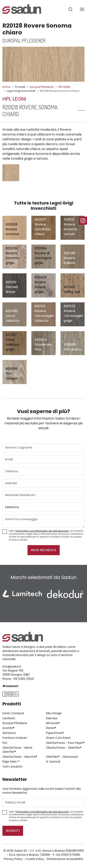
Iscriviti (13, 830)
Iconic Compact (13, 713)
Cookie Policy (34, 859)
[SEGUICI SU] (83, 221)
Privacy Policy (13, 859)
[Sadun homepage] (21, 8)
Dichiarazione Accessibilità (65, 859)
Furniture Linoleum (14, 738)
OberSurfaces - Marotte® (19, 757)
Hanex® (51, 728)
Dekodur (51, 718)
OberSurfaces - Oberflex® (64, 748)
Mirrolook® (53, 723)
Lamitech (8, 718)
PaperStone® (55, 733)
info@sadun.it (11, 667)
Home (6, 87)
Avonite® (8, 728)
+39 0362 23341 (23, 679)
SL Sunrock (53, 762)
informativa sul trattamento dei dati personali (42, 530)
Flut (4, 743)
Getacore (9, 733)
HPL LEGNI (64, 87)
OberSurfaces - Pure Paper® (65, 743)
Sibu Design (54, 713)
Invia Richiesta (43, 550)
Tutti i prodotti (12, 767)
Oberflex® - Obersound (62, 757)
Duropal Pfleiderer (42, 87)
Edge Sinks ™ (11, 762)
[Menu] (82, 9)
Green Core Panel (58, 738)
